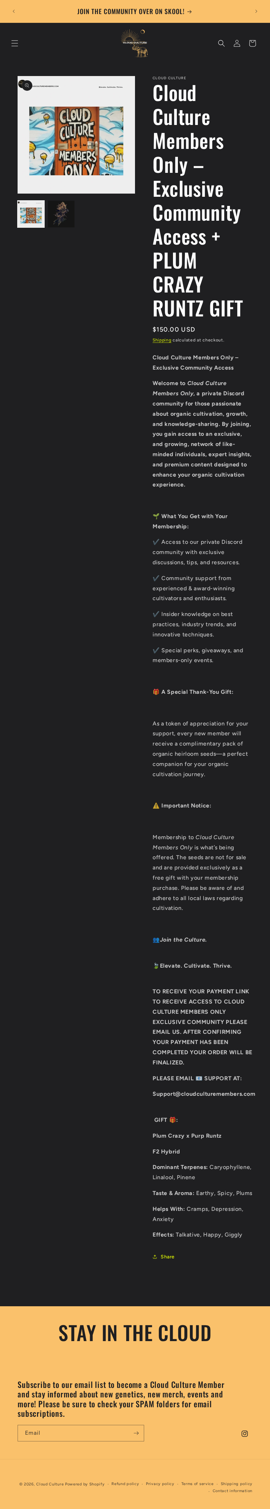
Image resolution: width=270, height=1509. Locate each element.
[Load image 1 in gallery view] (31, 214)
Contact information (232, 1491)
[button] (14, 43)
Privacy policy (160, 1484)
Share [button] (168, 1257)
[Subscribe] (136, 1433)
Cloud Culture (50, 1484)
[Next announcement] (256, 11)
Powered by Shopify (85, 1484)
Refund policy (125, 1484)
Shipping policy (237, 1484)
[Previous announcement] (13, 11)
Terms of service (197, 1484)
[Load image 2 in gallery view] (61, 214)
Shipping (162, 340)
